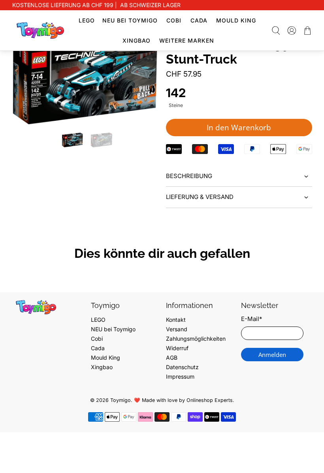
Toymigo (120, 400)
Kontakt (176, 319)
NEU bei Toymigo (130, 20)
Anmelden (272, 355)
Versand (176, 329)
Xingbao (136, 40)
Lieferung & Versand (200, 197)
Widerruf (177, 348)
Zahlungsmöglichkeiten (196, 338)
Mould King (236, 20)
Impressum (180, 376)
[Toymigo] (40, 30)
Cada (198, 20)
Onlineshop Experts (209, 400)
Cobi (173, 20)
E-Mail (251, 319)
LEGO (87, 20)
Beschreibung (189, 176)
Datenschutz (182, 367)
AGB (171, 357)
